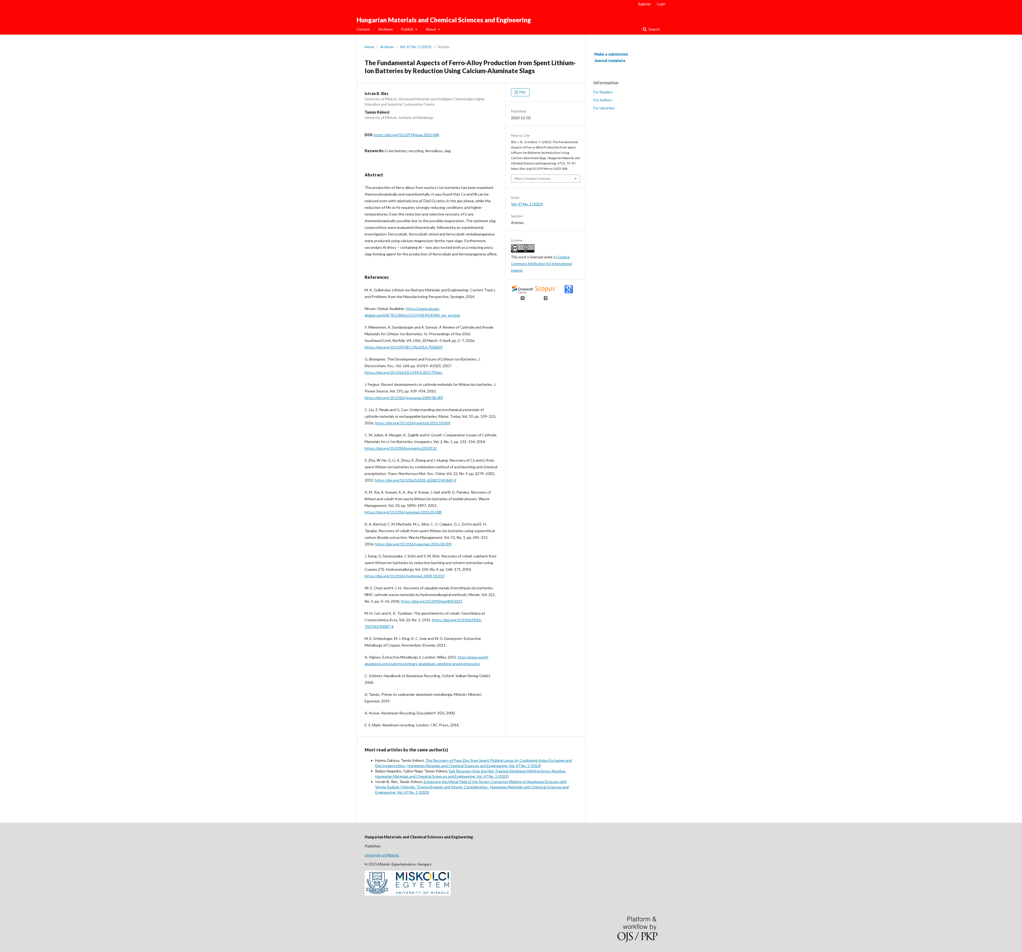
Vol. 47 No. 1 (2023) (415, 47)
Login (661, 4)
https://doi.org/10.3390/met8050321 (431, 601)
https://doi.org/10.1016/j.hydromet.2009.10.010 (404, 576)
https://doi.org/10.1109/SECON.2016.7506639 (404, 347)
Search (654, 29)
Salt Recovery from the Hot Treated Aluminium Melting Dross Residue (507, 771)
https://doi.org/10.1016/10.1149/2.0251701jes (403, 372)
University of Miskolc (382, 855)
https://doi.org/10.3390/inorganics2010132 (401, 448)
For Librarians (604, 108)
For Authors (603, 100)
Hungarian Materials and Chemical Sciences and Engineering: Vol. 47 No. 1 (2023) (474, 765)
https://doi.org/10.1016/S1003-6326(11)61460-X (415, 480)
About (431, 29)
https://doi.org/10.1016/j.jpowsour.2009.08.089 (404, 397)
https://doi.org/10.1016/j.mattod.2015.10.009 (412, 423)
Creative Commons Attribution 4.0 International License (541, 263)
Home (369, 47)
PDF (522, 92)
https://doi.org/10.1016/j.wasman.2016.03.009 (413, 544)
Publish (407, 29)
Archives (385, 29)
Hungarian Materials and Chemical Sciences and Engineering (444, 20)
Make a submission (611, 54)
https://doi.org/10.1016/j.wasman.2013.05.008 (403, 512)
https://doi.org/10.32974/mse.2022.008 (406, 135)
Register (644, 4)
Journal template (609, 60)
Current (363, 29)
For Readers (603, 92)
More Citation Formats (532, 178)
